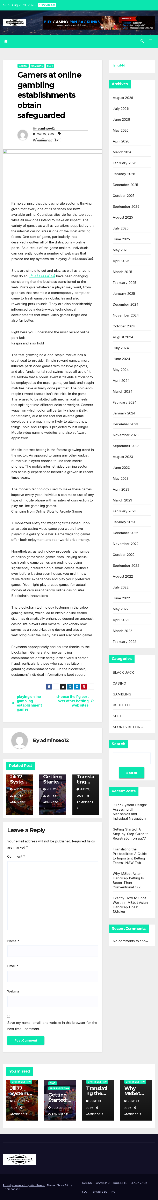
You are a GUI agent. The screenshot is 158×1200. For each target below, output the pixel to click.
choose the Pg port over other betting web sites (72, 701)
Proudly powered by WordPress (24, 1185)
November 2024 (126, 315)
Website (13, 991)
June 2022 (121, 598)
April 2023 (121, 489)
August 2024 (123, 337)
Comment (16, 856)
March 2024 (122, 391)
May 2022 (121, 609)
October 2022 (124, 555)
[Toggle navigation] (151, 41)
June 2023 (121, 468)
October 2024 (124, 326)
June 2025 (121, 239)
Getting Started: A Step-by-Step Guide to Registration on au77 (131, 833)
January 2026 (124, 174)
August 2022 (123, 576)
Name (13, 941)
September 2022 (126, 565)
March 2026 (122, 152)
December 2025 (125, 185)
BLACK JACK (123, 672)
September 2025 (126, 206)
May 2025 (121, 250)
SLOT (50, 66)
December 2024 (126, 304)
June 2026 (121, 119)
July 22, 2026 (61, 1107)
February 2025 (124, 283)
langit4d (119, 65)
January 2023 (124, 522)
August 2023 (123, 457)
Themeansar (11, 1189)
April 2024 (121, 381)
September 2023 (126, 446)
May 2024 (121, 370)
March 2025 (122, 272)
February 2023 (124, 511)
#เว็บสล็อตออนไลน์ (46, 140)
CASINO (23, 66)
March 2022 (122, 631)
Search (118, 744)
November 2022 (126, 544)
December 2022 (125, 533)
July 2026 (121, 109)
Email (12, 966)
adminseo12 (46, 128)
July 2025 (121, 228)
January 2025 (124, 293)
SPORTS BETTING (128, 727)
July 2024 (121, 348)
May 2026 (121, 130)
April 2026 (121, 141)
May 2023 (121, 478)
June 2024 (121, 359)
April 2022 (121, 620)
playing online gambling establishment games (29, 703)
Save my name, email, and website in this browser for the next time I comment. (52, 1026)
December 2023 (125, 424)
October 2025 (124, 196)
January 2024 (124, 413)
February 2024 (125, 402)
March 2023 (122, 500)
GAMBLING (37, 66)
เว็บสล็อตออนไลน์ (42, 276)
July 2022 (121, 587)
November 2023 (126, 435)
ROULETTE (122, 705)
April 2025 (121, 261)
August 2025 (123, 217)
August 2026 (123, 98)
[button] (142, 41)
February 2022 (124, 642)
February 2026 (125, 163)
